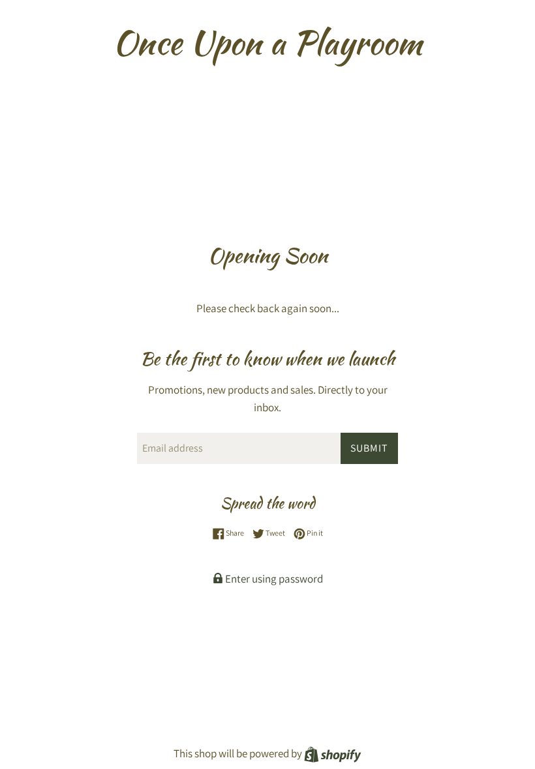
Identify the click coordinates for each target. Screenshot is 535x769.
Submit (369, 448)
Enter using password (273, 579)
